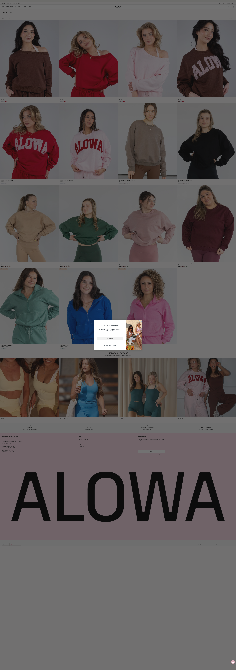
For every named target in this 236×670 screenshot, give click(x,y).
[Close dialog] (140, 321)
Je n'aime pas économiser (110, 345)
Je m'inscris (110, 338)
